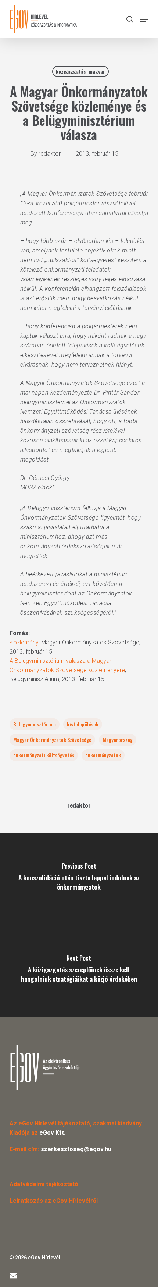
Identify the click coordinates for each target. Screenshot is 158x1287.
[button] (144, 19)
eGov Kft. (52, 1132)
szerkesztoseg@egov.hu (76, 1149)
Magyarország (118, 739)
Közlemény (24, 642)
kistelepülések (82, 724)
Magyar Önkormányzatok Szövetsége (52, 739)
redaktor (50, 153)
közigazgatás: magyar (80, 71)
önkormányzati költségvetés (43, 755)
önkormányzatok (103, 755)
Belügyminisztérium (34, 724)
